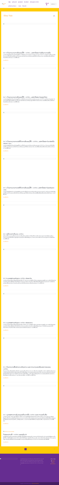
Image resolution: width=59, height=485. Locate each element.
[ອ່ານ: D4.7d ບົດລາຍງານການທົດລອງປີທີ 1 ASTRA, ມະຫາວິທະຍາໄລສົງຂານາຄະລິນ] (29, 36)
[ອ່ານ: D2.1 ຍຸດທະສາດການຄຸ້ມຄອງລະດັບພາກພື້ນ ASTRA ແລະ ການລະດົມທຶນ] (29, 398)
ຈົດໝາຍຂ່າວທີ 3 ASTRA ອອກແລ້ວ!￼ (15, 434)
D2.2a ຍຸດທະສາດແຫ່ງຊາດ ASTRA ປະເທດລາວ (18, 323)
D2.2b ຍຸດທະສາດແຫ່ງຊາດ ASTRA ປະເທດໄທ (17, 278)
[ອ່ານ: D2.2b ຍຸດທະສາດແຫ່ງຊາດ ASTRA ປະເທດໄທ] (29, 262)
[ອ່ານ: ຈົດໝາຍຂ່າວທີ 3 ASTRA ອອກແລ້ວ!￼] (8, 431)
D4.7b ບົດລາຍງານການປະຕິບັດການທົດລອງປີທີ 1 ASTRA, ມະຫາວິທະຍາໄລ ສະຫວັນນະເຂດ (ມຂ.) (28, 142)
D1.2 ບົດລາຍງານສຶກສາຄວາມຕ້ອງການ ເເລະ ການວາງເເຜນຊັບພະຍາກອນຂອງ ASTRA (27, 368)
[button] (16, 6)
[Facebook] (46, 3)
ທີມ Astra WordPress (35, 483)
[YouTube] (46, 4)
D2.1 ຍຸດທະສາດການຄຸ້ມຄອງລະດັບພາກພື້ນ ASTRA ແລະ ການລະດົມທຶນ (25, 415)
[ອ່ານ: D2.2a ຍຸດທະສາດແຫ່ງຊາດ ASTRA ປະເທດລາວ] (29, 306)
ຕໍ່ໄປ (55, 449)
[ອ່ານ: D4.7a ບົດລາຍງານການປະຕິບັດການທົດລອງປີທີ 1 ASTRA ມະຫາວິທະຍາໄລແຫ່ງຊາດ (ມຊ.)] (29, 171)
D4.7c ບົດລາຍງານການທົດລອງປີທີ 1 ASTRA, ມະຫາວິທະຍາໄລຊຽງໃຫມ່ (25, 97)
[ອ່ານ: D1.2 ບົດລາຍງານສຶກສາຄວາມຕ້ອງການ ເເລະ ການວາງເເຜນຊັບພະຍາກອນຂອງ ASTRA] (29, 351)
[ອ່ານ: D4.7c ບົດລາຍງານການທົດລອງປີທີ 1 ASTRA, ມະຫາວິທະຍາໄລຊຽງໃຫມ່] (29, 81)
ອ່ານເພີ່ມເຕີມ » (6, 60)
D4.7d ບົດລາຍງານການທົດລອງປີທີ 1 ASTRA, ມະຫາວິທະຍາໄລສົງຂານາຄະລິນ (27, 53)
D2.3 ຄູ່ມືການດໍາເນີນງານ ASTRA (13, 234)
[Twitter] (48, 3)
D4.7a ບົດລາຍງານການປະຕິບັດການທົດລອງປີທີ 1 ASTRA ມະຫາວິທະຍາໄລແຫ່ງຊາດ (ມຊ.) (28, 189)
